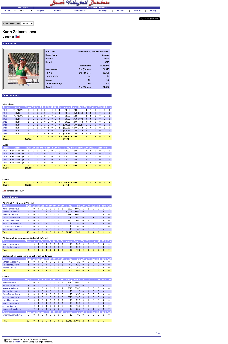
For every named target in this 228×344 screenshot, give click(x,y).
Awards (137, 10)
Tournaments (80, 10)
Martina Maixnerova (11, 244)
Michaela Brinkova (10, 212)
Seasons (58, 10)
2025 (4, 131)
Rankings (102, 10)
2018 (4, 110)
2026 (4, 134)
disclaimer (17, 342)
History (153, 10)
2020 (4, 159)
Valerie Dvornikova (10, 209)
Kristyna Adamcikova (12, 226)
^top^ (158, 333)
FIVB (27, 85)
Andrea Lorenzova (10, 220)
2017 (4, 154)
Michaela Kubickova (11, 223)
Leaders (121, 10)
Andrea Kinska (9, 268)
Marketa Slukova (10, 215)
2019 (4, 116)
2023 (4, 125)
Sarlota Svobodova (11, 229)
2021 (4, 122)
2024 (4, 128)
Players (40, 10)
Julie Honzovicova (10, 265)
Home (7, 10)
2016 (4, 151)
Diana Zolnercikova (11, 217)
